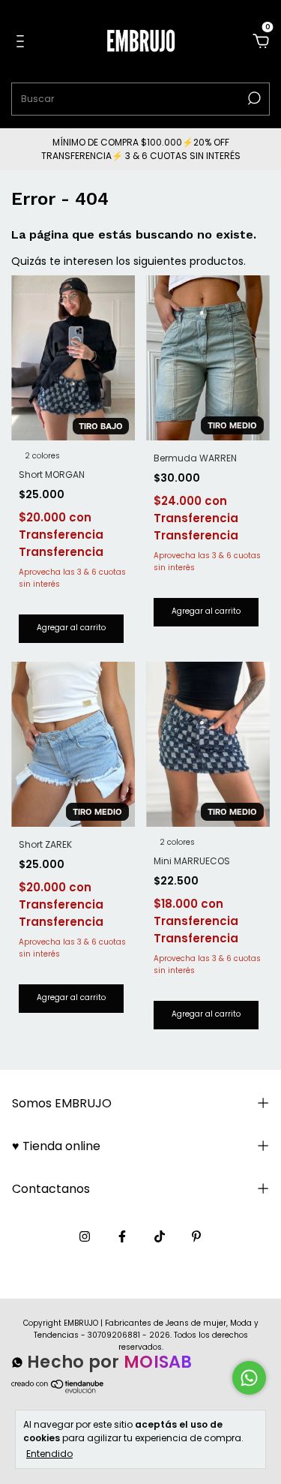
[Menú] (22, 42)
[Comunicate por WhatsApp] (249, 1378)
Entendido (49, 1453)
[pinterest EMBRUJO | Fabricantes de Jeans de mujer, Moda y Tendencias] (196, 1236)
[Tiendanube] (58, 1393)
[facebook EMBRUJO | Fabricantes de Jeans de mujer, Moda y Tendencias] (122, 1236)
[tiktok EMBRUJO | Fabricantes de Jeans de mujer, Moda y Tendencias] (160, 1236)
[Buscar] (253, 98)
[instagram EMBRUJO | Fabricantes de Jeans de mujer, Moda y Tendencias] (85, 1236)
